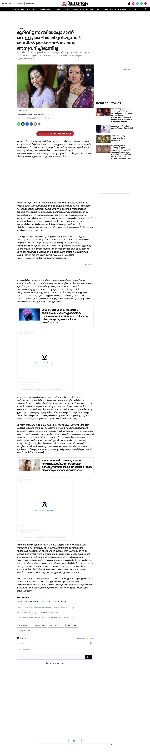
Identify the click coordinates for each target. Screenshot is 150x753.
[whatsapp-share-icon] (19, 125)
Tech (98, 9)
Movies (67, 9)
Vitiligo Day (71, 625)
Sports (75, 9)
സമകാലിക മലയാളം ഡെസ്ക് (30, 114)
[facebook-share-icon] (27, 125)
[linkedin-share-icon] (31, 125)
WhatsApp (54, 613)
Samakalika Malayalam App (39, 617)
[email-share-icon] (35, 125)
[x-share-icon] (23, 125)
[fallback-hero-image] (103, 112)
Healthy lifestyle (39, 625)
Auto (92, 9)
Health (113, 9)
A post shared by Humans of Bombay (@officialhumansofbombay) (44, 389)
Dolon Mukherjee (56, 625)
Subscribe (30, 4)
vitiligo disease (24, 631)
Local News (44, 9)
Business (84, 9)
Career (105, 9)
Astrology (122, 9)
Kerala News (32, 9)
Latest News (18, 9)
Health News (23, 625)
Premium (56, 9)
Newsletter (34, 608)
